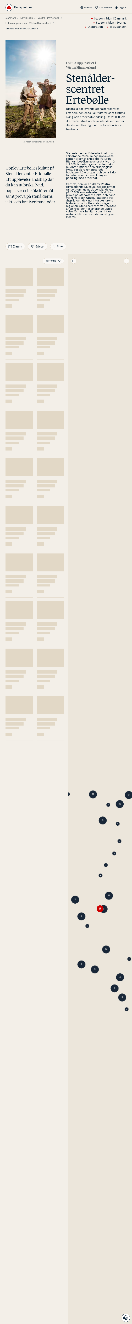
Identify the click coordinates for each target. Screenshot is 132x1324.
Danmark (11, 18)
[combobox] (53, 261)
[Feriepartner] (19, 7)
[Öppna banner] (126, 1318)
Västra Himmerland (48, 18)
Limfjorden (26, 18)
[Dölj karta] (126, 261)
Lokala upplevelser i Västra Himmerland (28, 23)
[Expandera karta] (73, 261)
